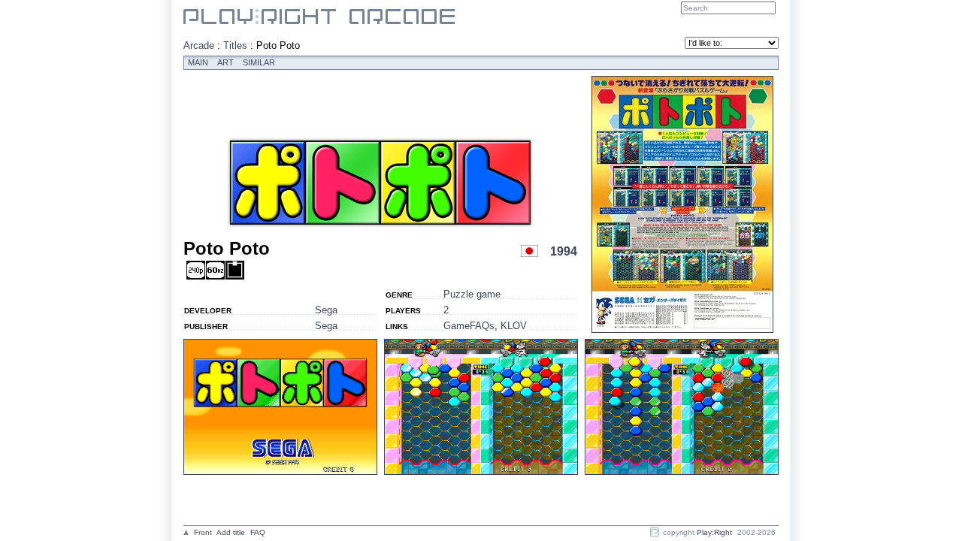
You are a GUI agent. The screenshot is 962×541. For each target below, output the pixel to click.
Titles (235, 45)
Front (203, 532)
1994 (563, 251)
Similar (259, 62)
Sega (326, 310)
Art (225, 62)
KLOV (514, 325)
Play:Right (714, 532)
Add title (230, 532)
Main (198, 62)
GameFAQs (469, 325)
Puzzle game (472, 294)
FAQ (257, 532)
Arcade (198, 45)
